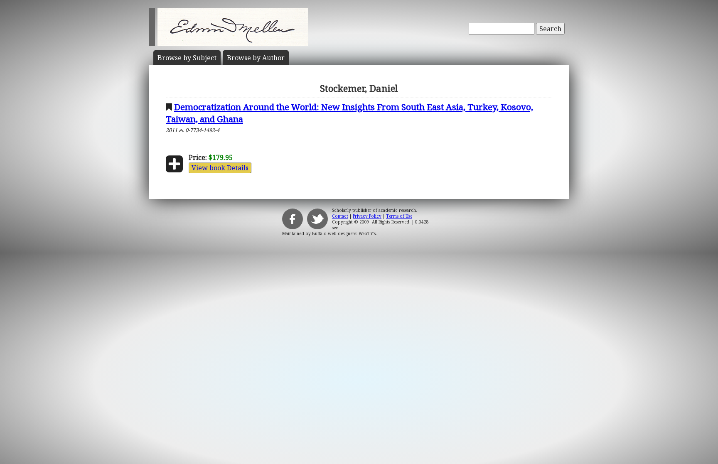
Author (256, 57)
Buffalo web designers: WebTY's (344, 233)
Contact (340, 216)
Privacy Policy (367, 216)
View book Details (220, 167)
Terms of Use (399, 216)
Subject (186, 57)
